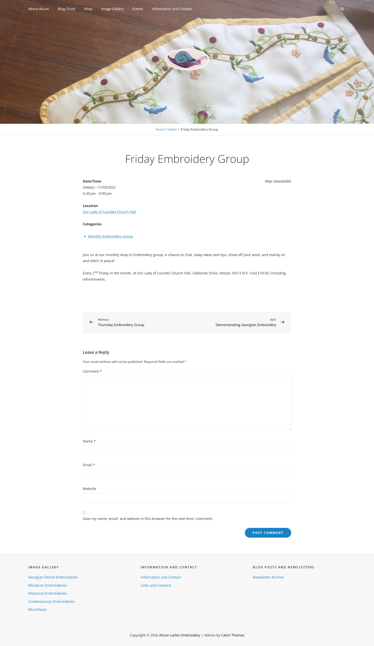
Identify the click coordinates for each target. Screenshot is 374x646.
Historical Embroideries (47, 593)
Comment (92, 371)
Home (160, 129)
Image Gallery (112, 8)
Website (89, 488)
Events (137, 8)
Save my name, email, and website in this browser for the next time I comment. (148, 518)
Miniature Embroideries (47, 585)
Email (89, 465)
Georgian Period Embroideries (53, 577)
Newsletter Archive (268, 577)
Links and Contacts (156, 585)
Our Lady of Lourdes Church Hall (109, 211)
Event (173, 129)
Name (89, 441)
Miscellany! (37, 609)
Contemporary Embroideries (51, 601)
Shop (88, 8)
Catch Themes (232, 635)
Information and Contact (172, 8)
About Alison (38, 8)
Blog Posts (66, 8)
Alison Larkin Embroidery (179, 635)
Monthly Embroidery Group (110, 236)
